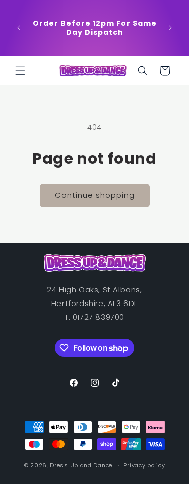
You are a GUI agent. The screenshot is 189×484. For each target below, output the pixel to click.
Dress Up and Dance (81, 465)
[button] (20, 70)
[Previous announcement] (19, 28)
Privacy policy (144, 465)
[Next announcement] (170, 28)
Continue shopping (95, 195)
